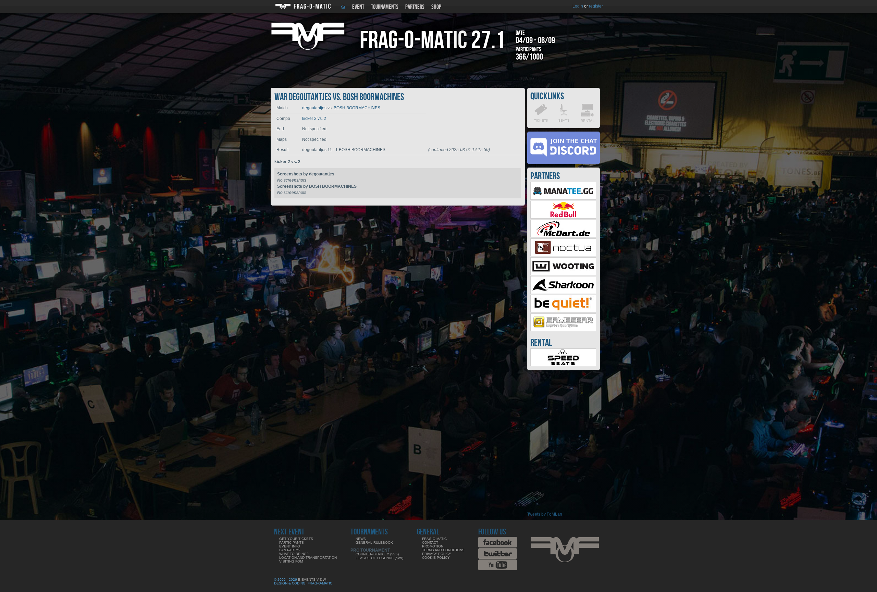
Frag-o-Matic (434, 539)
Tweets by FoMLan (544, 514)
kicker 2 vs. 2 (314, 118)
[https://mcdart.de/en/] (563, 236)
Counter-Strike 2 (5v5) (377, 554)
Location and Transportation (308, 557)
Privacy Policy (436, 554)
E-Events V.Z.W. (312, 579)
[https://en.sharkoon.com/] (563, 292)
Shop (436, 7)
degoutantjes (314, 108)
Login (577, 6)
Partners (414, 7)
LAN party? (289, 550)
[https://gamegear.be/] (563, 330)
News (361, 539)
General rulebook (374, 542)
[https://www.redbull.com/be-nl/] (563, 217)
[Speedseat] (563, 364)
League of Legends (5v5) (379, 558)
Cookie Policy (436, 557)
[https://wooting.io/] (563, 273)
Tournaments (384, 7)
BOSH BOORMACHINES (357, 108)
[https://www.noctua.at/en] (563, 254)
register (596, 6)
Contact (430, 542)
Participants (291, 542)
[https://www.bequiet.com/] (563, 311)
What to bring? (294, 554)
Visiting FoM (291, 561)
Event (358, 7)
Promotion (432, 546)
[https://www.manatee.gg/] (563, 198)
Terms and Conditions (443, 550)
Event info (289, 546)
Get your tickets (296, 539)
